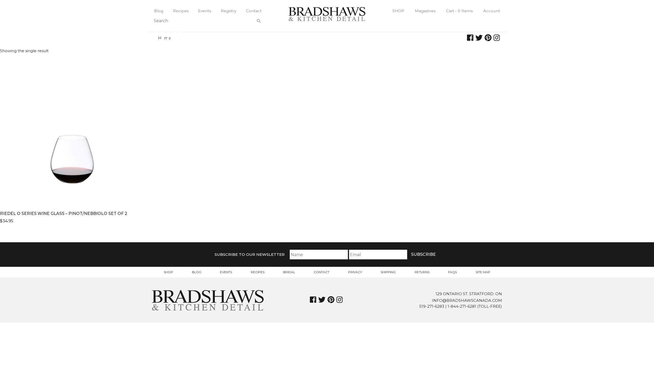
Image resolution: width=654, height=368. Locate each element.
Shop (398, 10)
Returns (422, 272)
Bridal (289, 272)
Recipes (181, 10)
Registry (228, 10)
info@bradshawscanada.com (467, 300)
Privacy (355, 272)
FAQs (452, 272)
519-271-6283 (431, 306)
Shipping (388, 272)
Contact (254, 10)
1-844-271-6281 (462, 306)
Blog (158, 10)
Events (204, 10)
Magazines (425, 10)
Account (491, 10)
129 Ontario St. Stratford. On (469, 293)
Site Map (483, 272)
